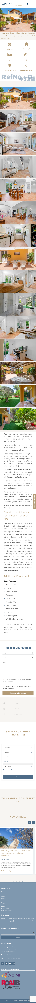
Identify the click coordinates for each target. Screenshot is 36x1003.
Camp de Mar (9, 70)
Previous (29, 822)
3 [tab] (19, 882)
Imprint (3, 906)
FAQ (2, 891)
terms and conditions (6, 910)
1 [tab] (14, 882)
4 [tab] (22, 882)
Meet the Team (5, 894)
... (21, 864)
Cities (8, 757)
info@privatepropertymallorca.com (10, 958)
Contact (3, 898)
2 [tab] (17, 882)
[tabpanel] (18, 851)
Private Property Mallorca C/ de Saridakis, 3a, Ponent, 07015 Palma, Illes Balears (8, 949)
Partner (3, 896)
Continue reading (8, 871)
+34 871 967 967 (6, 955)
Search (18, 777)
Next (33, 822)
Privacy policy (5, 908)
